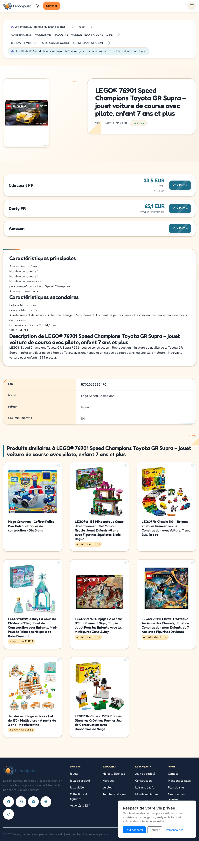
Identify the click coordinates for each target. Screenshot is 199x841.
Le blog (108, 787)
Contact (51, 6)
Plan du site (176, 787)
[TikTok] (8, 814)
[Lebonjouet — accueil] (17, 6)
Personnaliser (174, 829)
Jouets (74, 774)
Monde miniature (146, 794)
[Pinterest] (33, 801)
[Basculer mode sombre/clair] (37, 5)
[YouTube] (45, 801)
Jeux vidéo (77, 787)
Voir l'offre (180, 185)
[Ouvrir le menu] (191, 6)
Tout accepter (134, 829)
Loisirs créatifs (144, 787)
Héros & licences (114, 774)
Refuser (155, 829)
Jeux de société (80, 781)
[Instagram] (21, 801)
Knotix (108, 834)
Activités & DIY (80, 806)
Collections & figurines (78, 796)
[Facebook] (8, 801)
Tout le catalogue (114, 794)
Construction (143, 781)
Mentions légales (179, 781)
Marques (108, 781)
